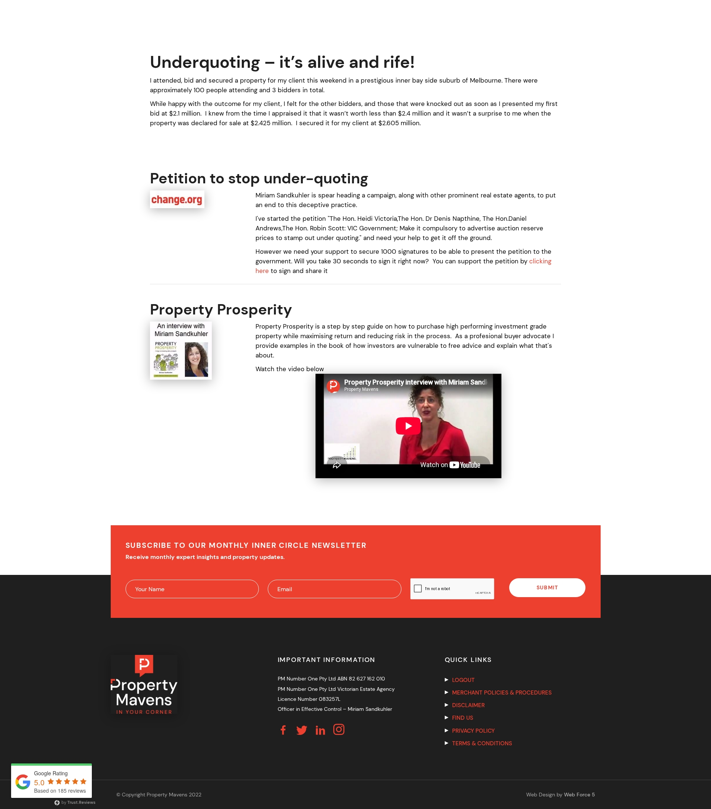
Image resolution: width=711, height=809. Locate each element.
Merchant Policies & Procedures (502, 692)
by (78, 802)
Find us (462, 718)
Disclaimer (468, 705)
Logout (463, 680)
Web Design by (560, 794)
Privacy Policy (473, 731)
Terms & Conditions (482, 743)
